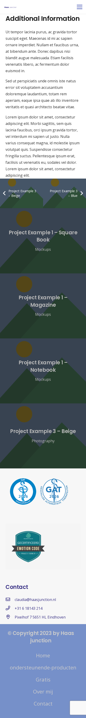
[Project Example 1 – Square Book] (43, 240)
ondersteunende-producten (43, 667)
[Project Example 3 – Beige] (43, 435)
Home (43, 655)
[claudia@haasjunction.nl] (10, 599)
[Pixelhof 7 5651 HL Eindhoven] (10, 617)
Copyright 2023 (32, 633)
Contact (43, 703)
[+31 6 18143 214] (10, 608)
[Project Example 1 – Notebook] (43, 370)
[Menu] (79, 7)
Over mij (43, 691)
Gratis (43, 679)
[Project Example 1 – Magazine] (43, 305)
